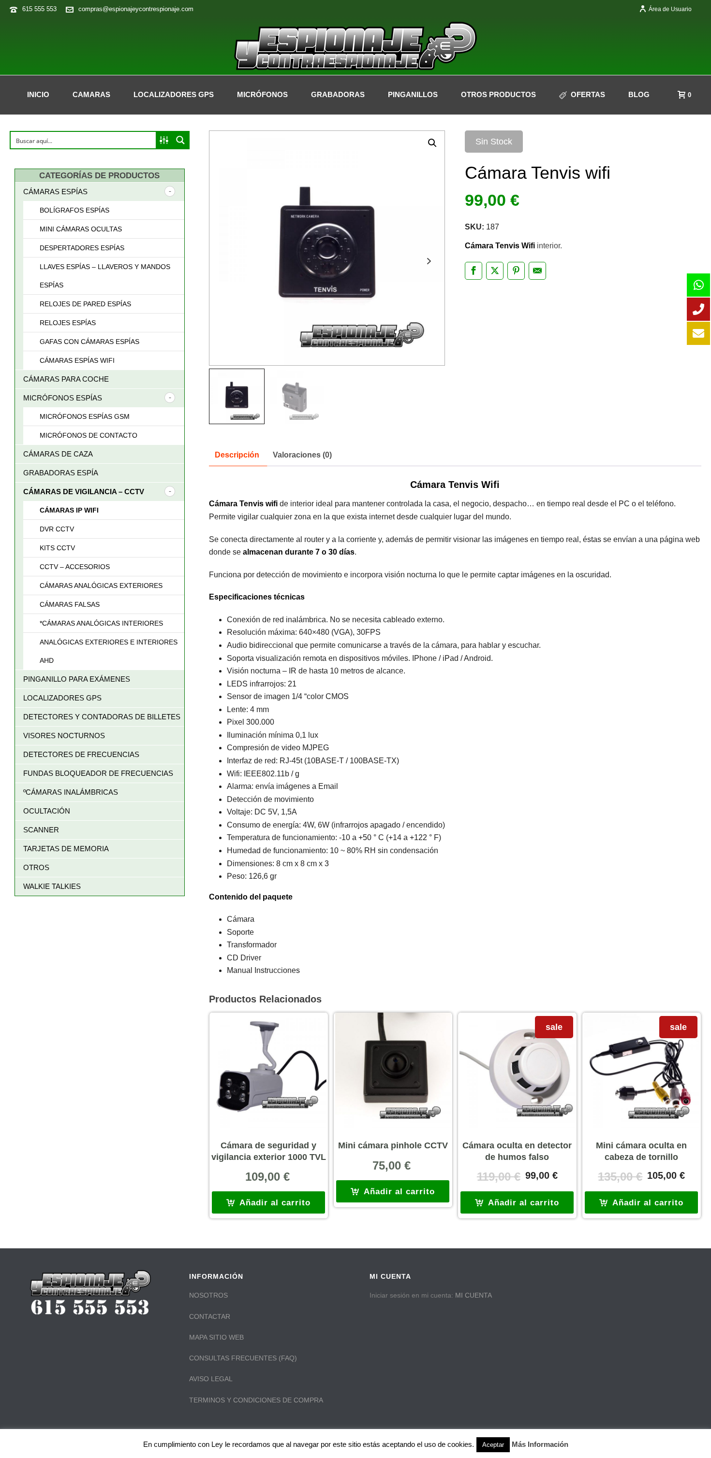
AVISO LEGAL (211, 1379)
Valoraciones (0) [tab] (302, 455)
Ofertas (588, 94)
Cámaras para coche (66, 379)
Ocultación (46, 811)
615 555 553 (39, 9)
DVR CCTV (57, 529)
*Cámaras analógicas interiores (101, 623)
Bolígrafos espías (74, 210)
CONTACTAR (209, 1316)
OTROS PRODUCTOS (498, 94)
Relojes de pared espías (85, 304)
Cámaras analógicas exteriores (101, 585)
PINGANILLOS (413, 94)
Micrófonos (262, 94)
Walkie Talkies (52, 886)
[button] (432, 143)
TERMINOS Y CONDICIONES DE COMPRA (256, 1400)
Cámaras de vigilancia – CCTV (83, 491)
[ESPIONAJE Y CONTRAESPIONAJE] (355, 46)
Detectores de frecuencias (81, 754)
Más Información (540, 1444)
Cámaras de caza (58, 454)
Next (429, 261)
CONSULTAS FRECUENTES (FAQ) (243, 1358)
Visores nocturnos (64, 735)
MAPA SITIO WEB (216, 1337)
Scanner (41, 830)
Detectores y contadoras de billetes (101, 717)
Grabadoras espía (60, 473)
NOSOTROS (208, 1295)
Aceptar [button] (493, 1444)
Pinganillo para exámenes (76, 679)
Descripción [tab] (237, 455)
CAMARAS (91, 94)
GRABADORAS (338, 94)
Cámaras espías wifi (77, 360)
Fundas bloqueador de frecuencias (98, 773)
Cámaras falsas (70, 604)
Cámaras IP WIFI (69, 510)
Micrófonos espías (62, 398)
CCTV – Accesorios (75, 567)
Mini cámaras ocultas (81, 229)
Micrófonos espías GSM (85, 416)
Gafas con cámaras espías (89, 341)
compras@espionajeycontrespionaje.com (135, 9)
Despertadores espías (82, 248)
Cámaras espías (55, 191)
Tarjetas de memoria (66, 848)
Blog (639, 94)
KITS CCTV (57, 548)
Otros (36, 867)
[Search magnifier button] (180, 140)
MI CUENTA (473, 1295)
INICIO (38, 94)
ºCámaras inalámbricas (70, 792)
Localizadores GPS (173, 94)
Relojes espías (68, 323)
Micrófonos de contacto (88, 435)
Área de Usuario (670, 9)
